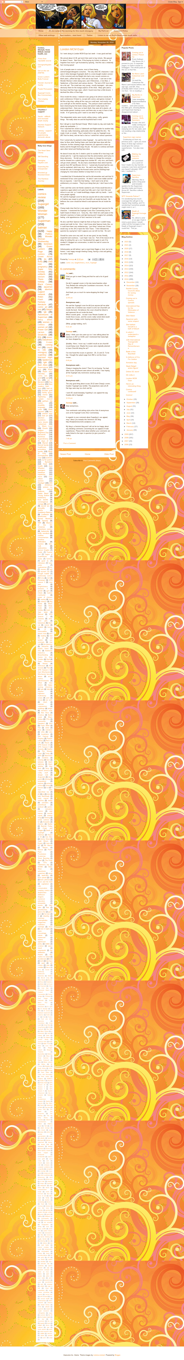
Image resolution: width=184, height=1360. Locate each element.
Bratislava (49, 982)
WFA (39, 756)
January (130, 430)
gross (42, 1214)
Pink (48, 668)
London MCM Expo (131, 379)
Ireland (40, 1035)
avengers (41, 470)
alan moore (41, 1130)
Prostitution (42, 854)
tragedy (42, 1323)
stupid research (43, 1311)
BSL (40, 337)
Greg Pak (47, 1025)
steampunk (42, 950)
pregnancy (43, 267)
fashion (47, 1200)
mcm (87, 263)
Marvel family (43, 445)
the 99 (50, 1315)
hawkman (41, 474)
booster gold (47, 390)
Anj (67, 273)
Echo (42, 578)
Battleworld (41, 973)
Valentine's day (43, 865)
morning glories (42, 1255)
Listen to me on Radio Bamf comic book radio (117, 35)
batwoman (41, 623)
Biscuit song (45, 978)
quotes (49, 807)
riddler (47, 944)
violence (43, 601)
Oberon (42, 1070)
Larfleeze (45, 514)
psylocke (47, 1280)
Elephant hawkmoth (44, 1013)
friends (48, 1206)
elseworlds (41, 903)
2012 (126, 272)
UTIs (45, 862)
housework (46, 1220)
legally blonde (42, 1239)
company (47, 1165)
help (48, 689)
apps (50, 1136)
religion (41, 430)
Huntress (41, 437)
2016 (126, 259)
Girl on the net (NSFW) (43, 72)
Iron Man (48, 837)
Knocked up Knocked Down (44, 174)
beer (48, 760)
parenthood (42, 805)
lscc (50, 411)
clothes (40, 535)
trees (48, 1323)
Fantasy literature (42, 303)
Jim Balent (46, 1037)
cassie (46, 625)
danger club (43, 775)
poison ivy (47, 487)
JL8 (39, 1037)
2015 (126, 262)
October (130, 399)
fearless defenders (42, 541)
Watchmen (48, 756)
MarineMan (41, 1054)
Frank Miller (45, 726)
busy (47, 768)
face (48, 1193)
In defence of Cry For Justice (133, 358)
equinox (40, 783)
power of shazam (45, 597)
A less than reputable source (44, 60)
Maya (48, 1056)
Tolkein (48, 1119)
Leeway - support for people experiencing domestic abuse (45, 134)
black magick (43, 1152)
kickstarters (48, 1233)
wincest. (49, 1333)
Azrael (47, 969)
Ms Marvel (48, 845)
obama (40, 940)
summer (42, 1315)
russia (40, 700)
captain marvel (45, 399)
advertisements (43, 681)
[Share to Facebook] (100, 259)
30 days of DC (45, 441)
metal (39, 1249)
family (47, 1198)
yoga (50, 1337)
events (40, 905)
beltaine (40, 762)
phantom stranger (43, 1269)
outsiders (45, 803)
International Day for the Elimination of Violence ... (133, 309)
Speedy (45, 521)
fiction (48, 785)
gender (40, 591)
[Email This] (93, 259)
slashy (40, 510)
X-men (49, 342)
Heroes (45, 663)
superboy (42, 355)
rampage (49, 1284)
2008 (126, 438)
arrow (50, 873)
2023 (126, 242)
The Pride (48, 860)
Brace (42, 982)
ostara (40, 698)
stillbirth (41, 274)
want (43, 963)
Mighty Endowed (43, 1060)
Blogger (117, 1355)
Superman (44, 220)
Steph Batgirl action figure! (132, 367)
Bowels (50, 980)
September (131, 403)
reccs (40, 477)
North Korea (42, 1068)
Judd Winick (43, 841)
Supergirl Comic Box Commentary (45, 94)
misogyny (42, 352)
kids (48, 794)
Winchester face (44, 674)
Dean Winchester (45, 661)
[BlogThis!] (96, 259)
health (40, 466)
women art (43, 327)
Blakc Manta (41, 980)
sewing (43, 599)
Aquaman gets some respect (132, 320)
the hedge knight (45, 1317)
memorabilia (42, 631)
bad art (45, 416)
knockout (49, 1235)
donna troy (49, 1179)
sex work (49, 700)
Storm (42, 1105)
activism (49, 458)
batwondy (45, 531)
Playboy (41, 738)
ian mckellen (48, 1222)
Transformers (42, 1121)
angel (50, 1130)
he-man (47, 914)
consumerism (43, 537)
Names (45, 847)
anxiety (40, 1134)
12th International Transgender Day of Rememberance (133, 344)
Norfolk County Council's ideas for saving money (133, 292)
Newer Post (65, 454)
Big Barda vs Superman (137, 96)
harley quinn (47, 392)
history (49, 627)
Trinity (47, 753)
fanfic (39, 1200)
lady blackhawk (43, 796)
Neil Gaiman (43, 736)
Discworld (41, 434)
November (131, 286)
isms (47, 1226)
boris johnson (45, 880)
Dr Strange (44, 1008)
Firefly (40, 552)
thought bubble (43, 574)
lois (39, 380)
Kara (39, 730)
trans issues (43, 422)
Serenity (41, 749)
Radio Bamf (43, 493)
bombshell (41, 1154)
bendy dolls (45, 1144)
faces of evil (42, 1196)
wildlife (42, 1333)
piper (47, 1274)
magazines (42, 922)
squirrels (40, 1309)
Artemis (40, 824)
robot (47, 1288)
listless (45, 1243)
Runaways (41, 580)
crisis (40, 409)
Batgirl (49, 309)
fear (47, 907)
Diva (50, 723)
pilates (40, 1274)
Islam (47, 1035)
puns (39, 1282)
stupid (48, 1309)
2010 (126, 279)
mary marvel (43, 798)
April (129, 420)
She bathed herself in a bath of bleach (132, 327)
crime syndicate (45, 1175)
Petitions (40, 1078)
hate (42, 689)
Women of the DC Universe (45, 525)
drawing (50, 1181)
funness (49, 559)
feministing (41, 1202)
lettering (42, 1241)
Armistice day (131, 363)
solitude (47, 1306)
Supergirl (93, 263)
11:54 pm (69, 398)
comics (41, 254)
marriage (41, 927)
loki (51, 1243)
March (129, 423)
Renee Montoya (45, 519)
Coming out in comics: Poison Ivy (138, 55)
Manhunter (42, 516)
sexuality (41, 508)
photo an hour (43, 1272)
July (128, 409)
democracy (41, 1177)
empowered (42, 781)
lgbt (45, 362)
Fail (44, 1017)
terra (50, 599)
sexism (41, 277)
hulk (39, 1222)
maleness (41, 925)
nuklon (50, 1259)
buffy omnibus (43, 533)
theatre (40, 955)
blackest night (45, 357)
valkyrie (40, 1327)
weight (50, 708)
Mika (39, 1062)
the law (41, 1319)
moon (47, 1253)
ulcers (47, 1325)
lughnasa (41, 693)
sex (51, 1296)
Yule (45, 1126)
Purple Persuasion (45, 89)
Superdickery (43, 439)
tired (50, 959)
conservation (42, 888)
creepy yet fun (48, 1173)
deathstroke (42, 892)
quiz (42, 1284)
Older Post (109, 454)
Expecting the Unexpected (43, 168)
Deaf (48, 659)
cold (39, 1165)
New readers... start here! (70, 35)
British (42, 984)
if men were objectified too (45, 790)
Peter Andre (45, 1076)
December (131, 282)
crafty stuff (43, 773)
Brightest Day (43, 432)
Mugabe (47, 1066)
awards (50, 1138)
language (41, 407)
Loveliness (45, 734)
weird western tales (46, 1331)
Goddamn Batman (45, 512)
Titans (40, 279)
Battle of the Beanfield (131, 353)
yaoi (47, 965)
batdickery (42, 498)
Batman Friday (46, 826)
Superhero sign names (132, 137)
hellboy (40, 1216)
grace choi (41, 912)
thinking (47, 818)
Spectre (40, 1103)
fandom (40, 627)
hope (39, 1220)
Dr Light (49, 1006)
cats (39, 886)
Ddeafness (47, 340)
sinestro (49, 1302)
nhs (48, 1257)
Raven (47, 743)
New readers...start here (45, 386)
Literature (49, 730)
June (129, 413)
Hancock (40, 1029)
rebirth (42, 1286)
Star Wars (49, 1103)
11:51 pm (69, 376)
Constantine (41, 994)
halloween (41, 563)
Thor (40, 458)
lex (51, 567)
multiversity (42, 696)
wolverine (45, 646)
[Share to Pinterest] (103, 259)
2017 (126, 255)
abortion (41, 418)
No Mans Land (45, 426)
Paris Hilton (45, 1072)
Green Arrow (45, 256)
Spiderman (47, 360)
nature (40, 935)
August (130, 406)
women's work (46, 711)
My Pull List (104, 31)
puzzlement (48, 1282)
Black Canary (45, 284)
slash (45, 702)
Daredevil (41, 723)
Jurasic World (43, 1039)
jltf (39, 794)
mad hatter (45, 1245)
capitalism (45, 884)
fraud (42, 1204)
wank (50, 1329)
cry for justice (47, 460)
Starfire (49, 749)
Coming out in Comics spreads (131, 300)
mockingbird (45, 1251)
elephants (43, 1185)
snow (39, 1306)
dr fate (42, 1181)
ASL (39, 651)
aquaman (48, 287)
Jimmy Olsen (45, 839)
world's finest (43, 648)
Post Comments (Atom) (92, 461)
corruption (49, 1169)
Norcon (40, 850)
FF (39, 1017)
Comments (42, 721)
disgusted (41, 777)
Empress (40, 1015)
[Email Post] (89, 259)
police (47, 1276)
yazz (44, 1337)
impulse (40, 691)
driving (47, 779)
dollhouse (41, 895)
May (128, 416)
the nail (50, 1321)
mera (39, 931)
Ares (39, 969)
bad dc (49, 388)
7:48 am (69, 438)
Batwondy (41, 976)
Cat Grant (49, 984)
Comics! (40, 992)
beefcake (45, 875)
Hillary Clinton (44, 1031)
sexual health (45, 1298)
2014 (126, 266)
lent (51, 1239)
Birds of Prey (45, 452)
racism (41, 332)
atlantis (42, 1138)
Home (41, 31)
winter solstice (43, 820)
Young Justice (43, 495)
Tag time (47, 1107)
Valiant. (40, 1123)
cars (47, 1161)
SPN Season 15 (44, 745)
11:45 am (69, 298)
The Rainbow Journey (43, 180)
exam (47, 1191)
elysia (47, 1187)
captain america (44, 770)
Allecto (48, 967)
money (40, 1253)
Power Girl (43, 329)
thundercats (42, 959)
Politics (48, 234)
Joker (47, 728)
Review (50, 1080)
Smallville (42, 335)
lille (39, 1243)
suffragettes (41, 1313)
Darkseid (40, 1000)
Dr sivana (47, 1010)
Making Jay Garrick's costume (136, 156)
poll (51, 569)
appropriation (42, 1136)
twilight (40, 1325)
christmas (48, 485)
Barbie (50, 824)
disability (41, 405)
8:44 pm (69, 360)
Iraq (48, 1033)
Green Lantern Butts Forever (43, 78)
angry (42, 1132)
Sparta (48, 1101)
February (130, 426)
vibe (48, 1327)
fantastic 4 (43, 589)
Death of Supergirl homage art (139, 213)
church (40, 1163)
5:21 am (69, 327)
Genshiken (41, 1023)
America (41, 715)
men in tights (45, 929)
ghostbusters (42, 910)
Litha (42, 732)
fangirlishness (80, 263)
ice (47, 788)
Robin (40, 297)
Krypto (40, 843)
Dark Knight (43, 998)
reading (43, 636)
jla (45, 259)
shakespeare (42, 1300)
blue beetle (43, 500)
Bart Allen (42, 365)
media (50, 800)
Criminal (47, 996)
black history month (44, 1150)
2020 (126, 249)
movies (43, 569)
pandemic (41, 1265)
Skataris (40, 1101)
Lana (48, 843)
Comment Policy (121, 31)
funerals (40, 1210)
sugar (50, 1313)
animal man (47, 413)
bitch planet (42, 877)
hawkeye (41, 472)
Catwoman (42, 424)
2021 (126, 245)
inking (39, 1226)
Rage (40, 251)
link (39, 309)
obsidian (42, 1261)
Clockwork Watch (43, 990)
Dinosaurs (41, 1006)
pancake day (45, 1263)
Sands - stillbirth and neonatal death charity (44, 118)
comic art (42, 307)
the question (47, 644)
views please (42, 1329)
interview (41, 918)
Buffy (40, 261)
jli (45, 629)
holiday (41, 282)
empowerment (42, 1189)
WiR (39, 523)
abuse (40, 676)
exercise (40, 1193)
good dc (45, 561)
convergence (43, 502)
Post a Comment (69, 443)
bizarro (48, 1148)
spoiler (40, 451)
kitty (42, 1235)
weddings (41, 708)
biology (50, 1146)
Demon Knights (43, 550)
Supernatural (43, 367)
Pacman (49, 1070)
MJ (39, 845)
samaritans (41, 1290)
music (49, 337)
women (41, 481)
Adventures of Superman (45, 315)
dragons (41, 897)
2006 (126, 444)
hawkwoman (42, 567)
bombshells (41, 1156)
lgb (45, 312)
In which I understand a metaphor (132, 334)
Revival (40, 614)
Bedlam (50, 976)
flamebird (48, 462)
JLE (48, 578)
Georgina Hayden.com (43, 161)
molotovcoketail (99, 1355)
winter (42, 1335)
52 (39, 822)
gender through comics (45, 1212)
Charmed (43, 986)
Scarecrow (41, 856)
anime (48, 1132)
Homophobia (43, 456)
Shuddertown (42, 1099)
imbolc (40, 593)
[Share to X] (98, 259)
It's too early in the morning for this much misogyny (71, 31)
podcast (41, 807)
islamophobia (42, 920)
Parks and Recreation (45, 1074)
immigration (45, 1224)
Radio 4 (42, 1080)
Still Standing (43, 156)
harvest (40, 788)
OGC (50, 1068)
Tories (40, 559)
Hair (39, 728)
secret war (48, 1294)
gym (48, 591)
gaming (48, 1210)
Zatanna (41, 619)
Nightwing (42, 397)
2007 (126, 441)
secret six (45, 506)
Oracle (45, 428)
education (41, 901)
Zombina (45, 758)
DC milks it (130, 375)
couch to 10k (45, 348)
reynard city (45, 571)
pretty (40, 944)
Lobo (50, 732)
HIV (49, 1027)
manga (40, 504)
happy (49, 231)
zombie (40, 967)
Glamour (41, 835)
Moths (43, 1064)
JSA (50, 483)
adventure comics (45, 529)
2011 (126, 276)
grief (39, 378)
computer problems (44, 1167)
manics (40, 544)
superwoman (42, 706)
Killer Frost (47, 1043)
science (40, 946)
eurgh (39, 1191)
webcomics (42, 548)
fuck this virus (43, 1208)
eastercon (41, 899)
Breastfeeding (43, 655)
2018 (126, 252)
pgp (48, 1267)
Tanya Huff (41, 1109)
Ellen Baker (130, 316)
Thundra (40, 1119)
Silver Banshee (43, 858)
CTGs (48, 719)
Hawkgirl (41, 483)
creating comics (44, 890)
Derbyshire (41, 1004)
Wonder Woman (42, 212)
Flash (40, 299)
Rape (50, 369)
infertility (46, 916)
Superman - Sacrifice (136, 176)
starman (41, 704)
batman (42, 227)
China (50, 986)
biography (41, 1146)
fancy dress (45, 319)
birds (41, 1148)
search (40, 1294)
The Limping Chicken (43, 100)
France (50, 1017)
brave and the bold (45, 882)
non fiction (41, 1259)
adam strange (45, 1128)
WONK (40, 867)
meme (45, 395)
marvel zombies (43, 1247)
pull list (49, 504)
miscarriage (42, 933)
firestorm (49, 1202)
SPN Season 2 (43, 670)
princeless (42, 449)
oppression (42, 942)
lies (49, 1241)
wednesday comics (45, 576)
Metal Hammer (43, 1058)
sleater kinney (45, 1304)
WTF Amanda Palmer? (131, 196)
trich (41, 961)
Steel (40, 860)
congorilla (41, 1169)
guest (48, 1214)
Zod (51, 1126)
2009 (126, 434)
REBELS (49, 1078)
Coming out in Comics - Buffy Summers (138, 118)
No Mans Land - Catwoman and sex (138, 76)
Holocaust (41, 666)
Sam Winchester (44, 672)
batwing (40, 760)
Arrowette (46, 822)
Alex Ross (45, 713)
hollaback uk (48, 1216)
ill (38, 916)
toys (39, 369)
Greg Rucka (41, 1027)
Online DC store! (132, 372)
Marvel (45, 443)
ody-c (50, 1261)
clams (48, 1163)
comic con (70, 263)
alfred (40, 683)
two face (49, 961)
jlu (43, 794)
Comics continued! (131, 390)
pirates (40, 1276)
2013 (126, 269)
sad (47, 378)
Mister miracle (48, 1062)
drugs (42, 1183)
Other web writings (47, 35)
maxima (41, 800)
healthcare (42, 447)
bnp (51, 877)
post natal (41, 1278)
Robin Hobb (43, 1082)
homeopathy (45, 1218)
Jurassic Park (42, 1041)
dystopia (49, 1183)
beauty (50, 1142)
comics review (42, 195)
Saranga (69, 331)
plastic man (42, 633)
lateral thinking (45, 1237)
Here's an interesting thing (133, 385)
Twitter (90, 35)
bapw (41, 1140)
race (50, 633)
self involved (43, 1296)
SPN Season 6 (43, 747)
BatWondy (41, 971)
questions (41, 420)
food (45, 464)
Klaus (39, 1045)
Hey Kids (49, 1029)
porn (47, 698)
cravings (43, 1171)
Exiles (48, 1015)
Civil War (45, 988)
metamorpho (48, 1249)
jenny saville (42, 1228)
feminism (48, 244)
